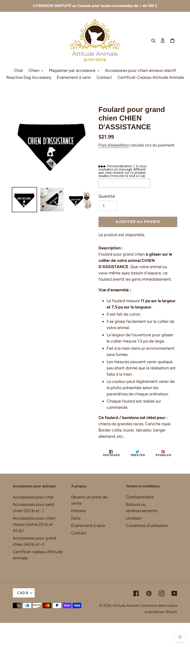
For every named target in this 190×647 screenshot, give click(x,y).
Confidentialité (140, 497)
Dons (75, 518)
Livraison (134, 518)
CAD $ (22, 593)
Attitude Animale (126, 605)
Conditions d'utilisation (147, 525)
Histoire (78, 510)
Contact (78, 533)
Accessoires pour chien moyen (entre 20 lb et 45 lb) (34, 524)
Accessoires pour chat (33, 497)
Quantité (106, 196)
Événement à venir (88, 525)
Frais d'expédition (113, 145)
